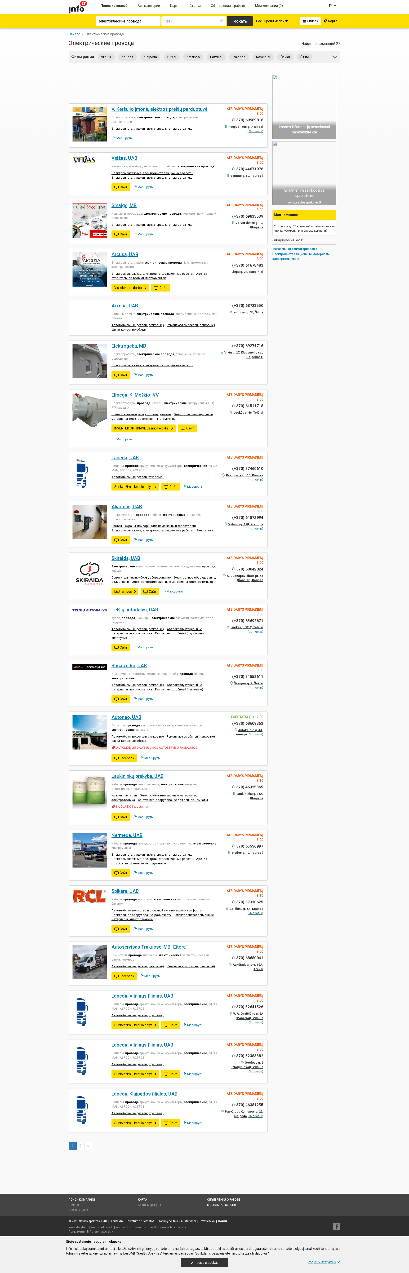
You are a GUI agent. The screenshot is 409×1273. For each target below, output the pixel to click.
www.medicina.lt (102, 1227)
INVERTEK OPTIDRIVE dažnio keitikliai (141, 428)
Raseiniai (263, 57)
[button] (335, 57)
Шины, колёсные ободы (128, 329)
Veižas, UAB (124, 158)
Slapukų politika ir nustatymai (177, 1221)
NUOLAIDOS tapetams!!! (132, 806)
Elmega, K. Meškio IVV (135, 395)
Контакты (117, 1221)
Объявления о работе (228, 6)
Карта (174, 6)
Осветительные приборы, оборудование (141, 414)
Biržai (171, 57)
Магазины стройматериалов (293, 249)
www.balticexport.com (174, 1227)
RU (331, 6)
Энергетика (204, 530)
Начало (74, 1205)
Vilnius (106, 57)
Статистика (207, 1221)
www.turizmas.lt (145, 1227)
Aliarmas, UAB (126, 506)
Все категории (149, 6)
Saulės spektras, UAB (93, 1221)
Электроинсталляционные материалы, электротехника (151, 128)
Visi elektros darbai (128, 288)
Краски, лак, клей (124, 795)
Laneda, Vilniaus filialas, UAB (142, 996)
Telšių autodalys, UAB (134, 610)
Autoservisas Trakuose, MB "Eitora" (149, 947)
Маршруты (124, 138)
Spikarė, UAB (125, 891)
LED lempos (123, 591)
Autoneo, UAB (126, 717)
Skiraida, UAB (125, 558)
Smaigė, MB (124, 205)
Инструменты (166, 418)
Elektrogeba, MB (128, 346)
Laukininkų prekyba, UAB (137, 776)
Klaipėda (150, 57)
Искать (240, 21)
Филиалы (255, 131)
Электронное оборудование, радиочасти (141, 915)
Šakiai (285, 57)
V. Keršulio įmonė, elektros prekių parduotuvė (159, 109)
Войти (222, 1221)
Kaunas (127, 57)
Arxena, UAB (124, 306)
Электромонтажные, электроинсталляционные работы (152, 173)
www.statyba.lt (78, 1227)
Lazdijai (216, 57)
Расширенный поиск (272, 21)
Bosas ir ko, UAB (129, 665)
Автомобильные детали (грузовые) (137, 477)
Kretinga (193, 57)
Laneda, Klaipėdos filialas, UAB (144, 1094)
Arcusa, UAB (124, 254)
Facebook (127, 758)
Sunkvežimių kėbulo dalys (133, 487)
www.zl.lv (107, 1231)
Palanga (239, 57)
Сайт (123, 187)
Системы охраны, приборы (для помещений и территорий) (153, 526)
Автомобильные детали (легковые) (137, 325)
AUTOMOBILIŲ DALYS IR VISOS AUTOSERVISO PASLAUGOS (156, 747)
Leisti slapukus (207, 1262)
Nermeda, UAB (126, 835)
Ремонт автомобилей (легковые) (191, 325)
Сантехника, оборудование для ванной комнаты (173, 800)
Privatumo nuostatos (140, 1221)
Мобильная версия (221, 1205)
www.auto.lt (123, 1227)
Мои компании (269, 6)
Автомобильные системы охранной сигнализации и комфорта (156, 910)
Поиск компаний (114, 6)
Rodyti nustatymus (322, 1262)
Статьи (195, 6)
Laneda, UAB (125, 457)
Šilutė (304, 57)
